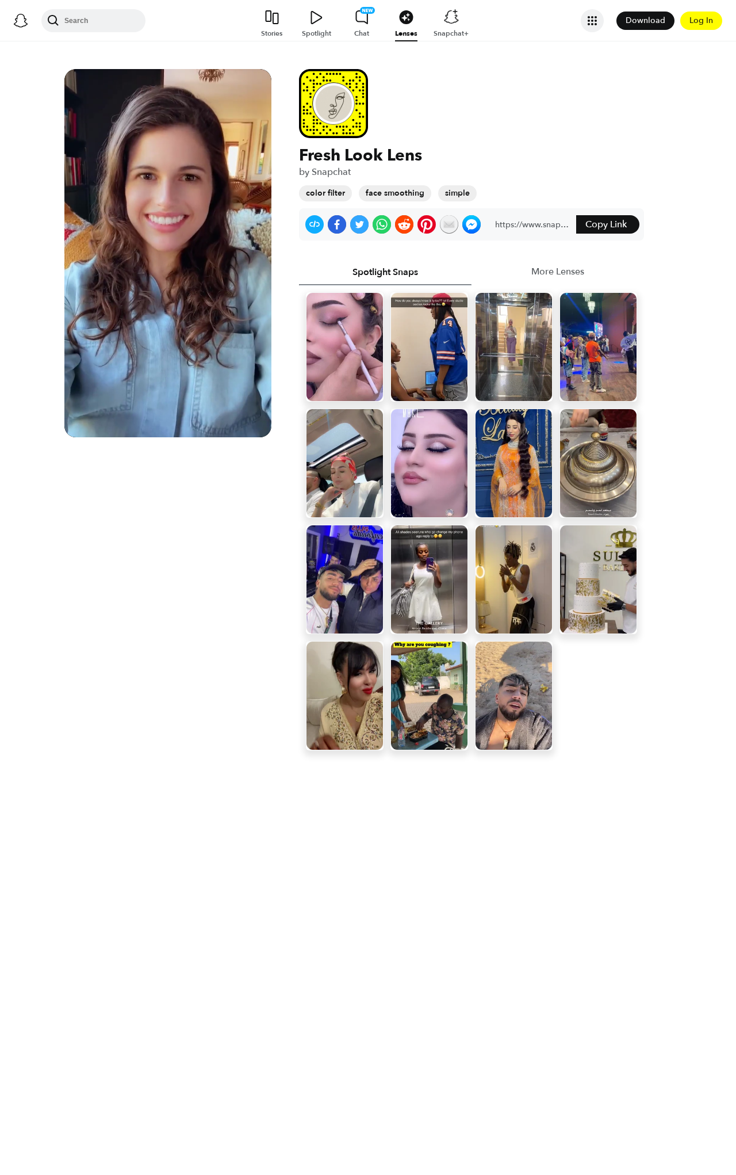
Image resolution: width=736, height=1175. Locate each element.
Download (645, 20)
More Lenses (557, 271)
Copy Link (606, 224)
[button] (314, 224)
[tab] (385, 272)
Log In (701, 20)
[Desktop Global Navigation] (21, 21)
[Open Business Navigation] (592, 20)
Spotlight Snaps (385, 272)
